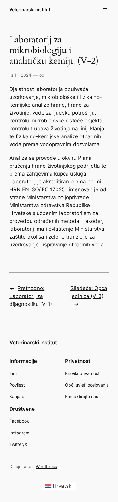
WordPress (46, 466)
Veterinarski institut (29, 9)
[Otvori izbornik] (105, 9)
